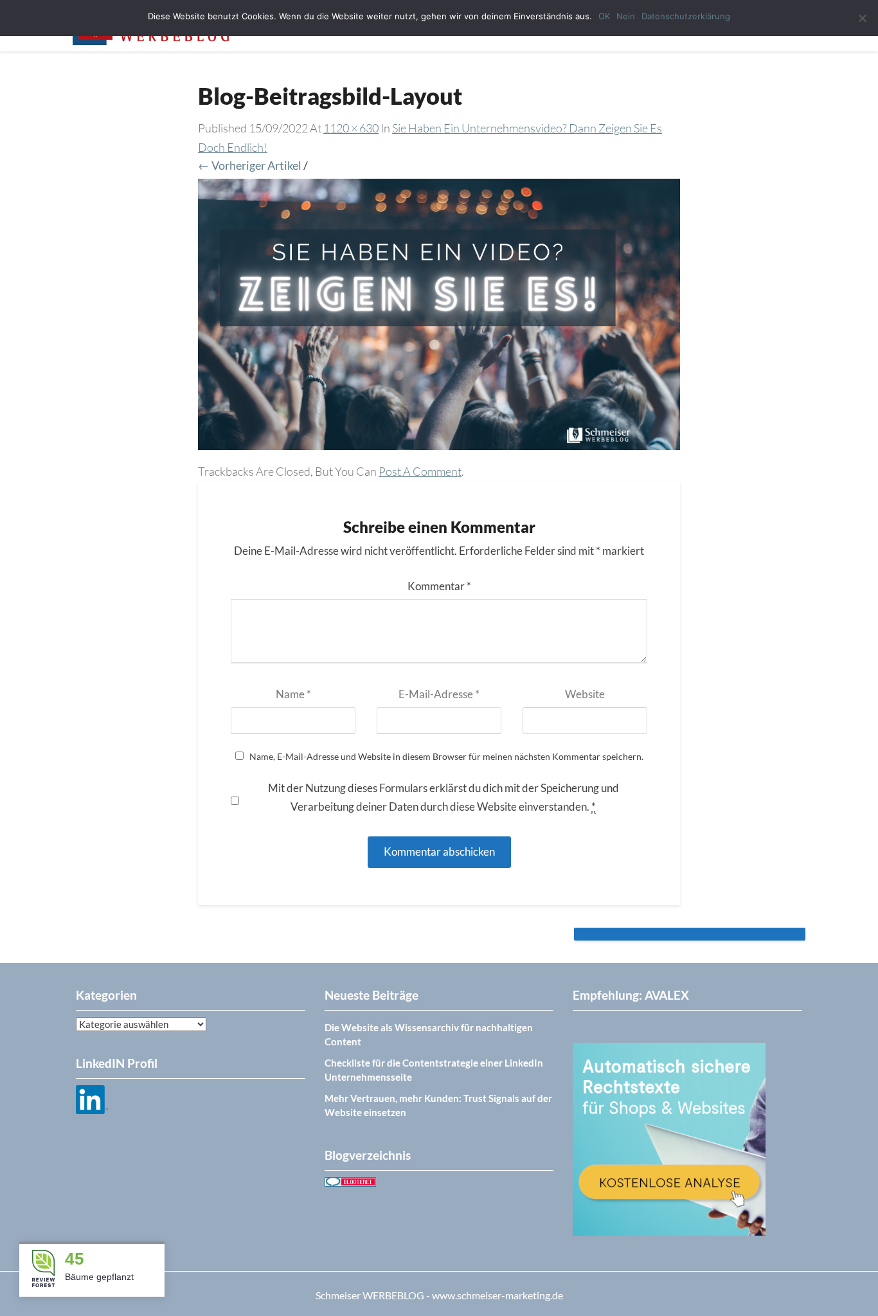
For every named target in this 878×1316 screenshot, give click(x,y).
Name (293, 694)
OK (604, 16)
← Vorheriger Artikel (249, 165)
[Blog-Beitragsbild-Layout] (439, 319)
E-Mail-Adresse (439, 694)
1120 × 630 (351, 128)
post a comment (420, 471)
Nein (625, 16)
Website (585, 694)
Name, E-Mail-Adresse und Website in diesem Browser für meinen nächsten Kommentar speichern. (446, 757)
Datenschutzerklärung (685, 16)
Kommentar (439, 586)
